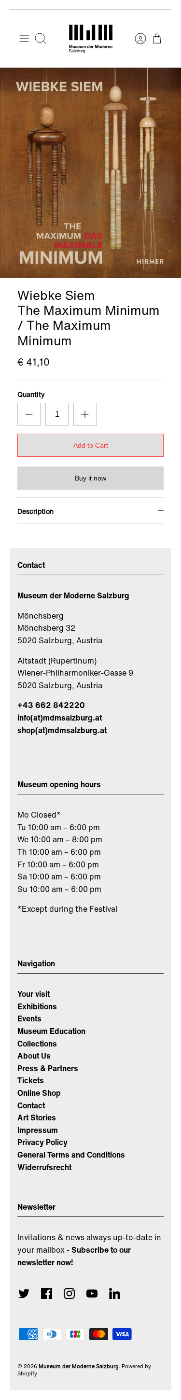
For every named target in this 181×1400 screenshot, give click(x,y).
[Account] (135, 38)
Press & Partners (47, 1068)
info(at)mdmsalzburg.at (59, 717)
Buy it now (90, 478)
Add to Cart (90, 445)
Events (29, 1018)
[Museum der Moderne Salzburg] (90, 39)
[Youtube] (92, 1293)
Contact (31, 1105)
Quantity (31, 394)
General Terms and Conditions (71, 1154)
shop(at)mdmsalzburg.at (62, 730)
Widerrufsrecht (44, 1167)
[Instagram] (69, 1293)
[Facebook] (46, 1293)
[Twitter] (24, 1293)
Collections (37, 1043)
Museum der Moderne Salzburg (79, 1366)
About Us (34, 1055)
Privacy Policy (42, 1142)
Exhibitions (37, 1006)
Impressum (37, 1130)
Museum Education (51, 1031)
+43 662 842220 (51, 705)
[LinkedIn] (114, 1293)
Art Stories (36, 1117)
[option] (90, 173)
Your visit (33, 994)
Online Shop (39, 1093)
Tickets (30, 1080)
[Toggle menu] (24, 38)
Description (35, 511)
